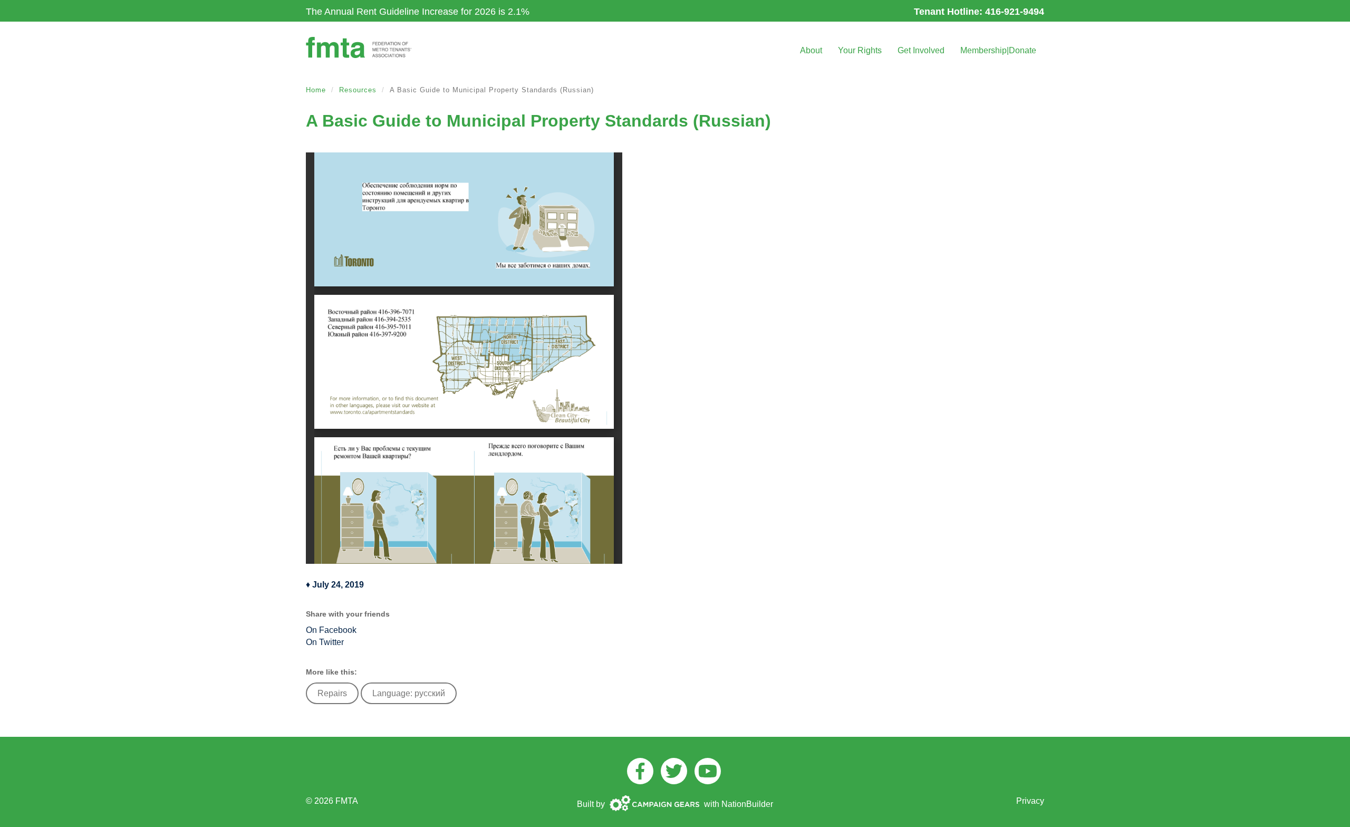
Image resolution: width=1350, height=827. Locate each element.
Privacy (1030, 800)
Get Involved (921, 50)
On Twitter (325, 642)
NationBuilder (747, 804)
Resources (358, 90)
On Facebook (331, 630)
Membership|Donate (998, 50)
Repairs (332, 693)
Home (316, 90)
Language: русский (408, 693)
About (811, 50)
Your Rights (860, 50)
